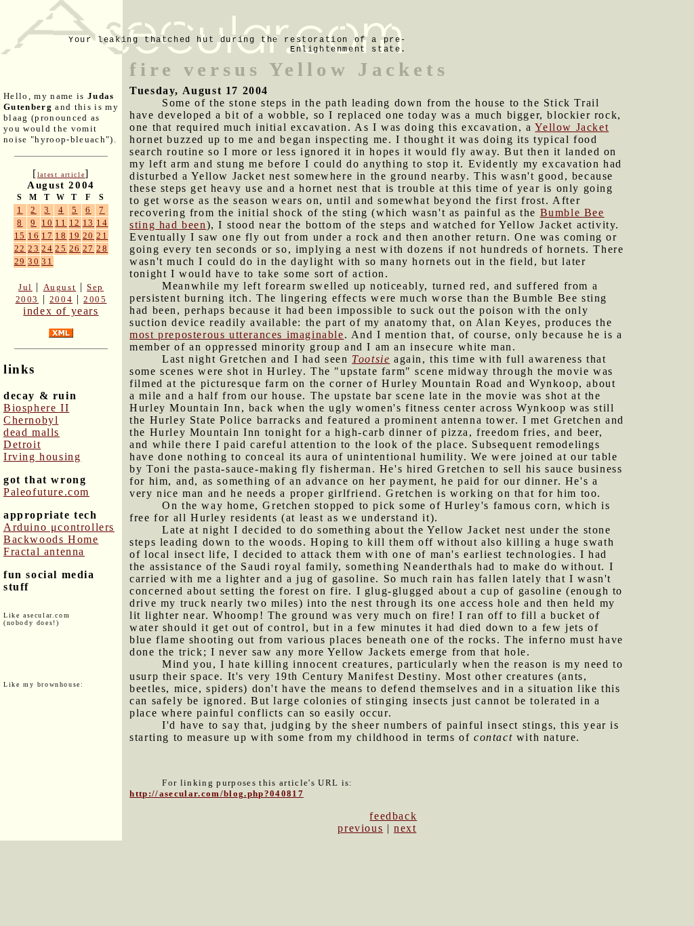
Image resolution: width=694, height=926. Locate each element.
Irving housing (42, 456)
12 (75, 223)
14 (102, 223)
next (405, 828)
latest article (61, 174)
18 (60, 235)
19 (75, 235)
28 (102, 248)
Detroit (22, 444)
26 (75, 248)
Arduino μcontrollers (59, 527)
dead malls (31, 432)
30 (33, 261)
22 (20, 248)
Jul (25, 287)
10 (47, 223)
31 (47, 261)
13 (88, 223)
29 (20, 261)
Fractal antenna (44, 551)
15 (20, 235)
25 (60, 248)
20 (88, 235)
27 (88, 248)
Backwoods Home (50, 539)
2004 (61, 299)
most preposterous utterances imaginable (236, 334)
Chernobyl (30, 420)
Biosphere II (36, 408)
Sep (95, 287)
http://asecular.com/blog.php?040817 (216, 793)
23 (33, 248)
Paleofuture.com (46, 492)
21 (102, 235)
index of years (60, 311)
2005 (94, 299)
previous (360, 828)
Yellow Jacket (572, 127)
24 (47, 248)
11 (60, 223)
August (60, 287)
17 (47, 235)
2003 (27, 299)
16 (33, 235)
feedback (393, 816)
